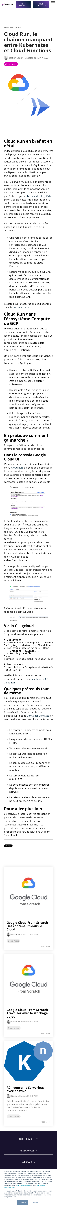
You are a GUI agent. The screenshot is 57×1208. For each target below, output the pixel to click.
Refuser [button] (35, 1203)
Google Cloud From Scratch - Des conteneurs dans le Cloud (28, 925)
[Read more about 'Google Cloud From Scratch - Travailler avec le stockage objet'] (28, 978)
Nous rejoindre (23, 4)
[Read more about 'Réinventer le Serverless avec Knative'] (28, 1061)
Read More (45, 946)
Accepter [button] (22, 1203)
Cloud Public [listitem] (13, 941)
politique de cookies (23, 1185)
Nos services (27, 1138)
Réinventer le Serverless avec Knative (25, 1089)
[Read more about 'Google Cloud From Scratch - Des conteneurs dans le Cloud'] (28, 891)
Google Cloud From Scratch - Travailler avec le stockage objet (28, 1013)
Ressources (27, 1150)
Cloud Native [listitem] (13, 1028)
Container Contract (38, 715)
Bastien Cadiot (16, 57)
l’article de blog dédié (39, 196)
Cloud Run (17, 467)
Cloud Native (11, 64)
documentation (21, 307)
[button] (53, 2)
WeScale (27, 1162)
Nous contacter (41, 4)
